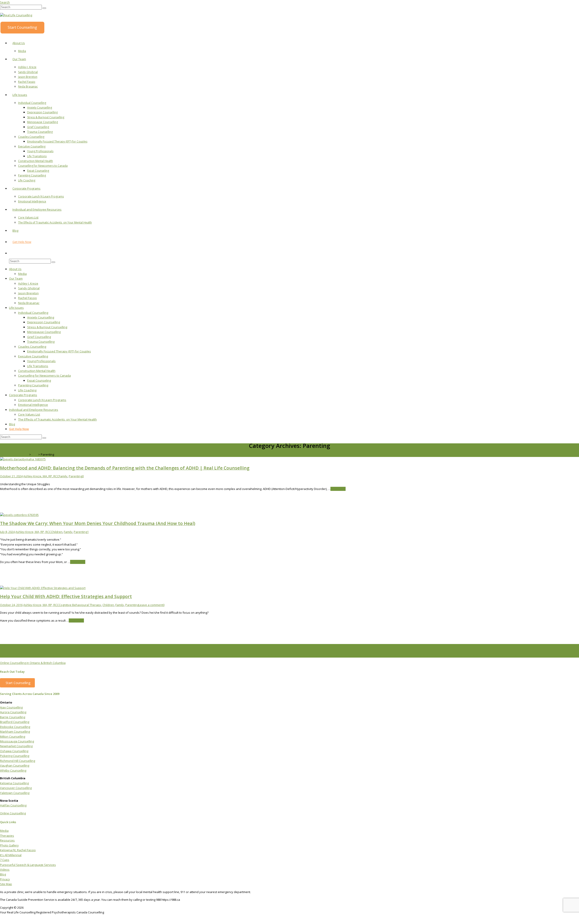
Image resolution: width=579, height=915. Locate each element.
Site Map (6, 884)
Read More (338, 489)
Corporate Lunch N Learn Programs (41, 196)
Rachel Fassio (26, 82)
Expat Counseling (38, 171)
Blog (15, 230)
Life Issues (19, 95)
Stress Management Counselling (406, 655)
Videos (4, 869)
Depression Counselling (42, 112)
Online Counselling (13, 813)
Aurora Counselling (13, 712)
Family (63, 476)
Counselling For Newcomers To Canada (492, 655)
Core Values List (28, 217)
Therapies (7, 836)
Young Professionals (40, 151)
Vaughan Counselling (14, 765)
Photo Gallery (9, 845)
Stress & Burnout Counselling (45, 117)
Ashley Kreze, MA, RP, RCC (41, 476)
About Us (18, 43)
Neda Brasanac (28, 86)
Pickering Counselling (14, 756)
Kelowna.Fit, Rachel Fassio (18, 850)
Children (56, 532)
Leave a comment (151, 605)
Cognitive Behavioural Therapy (80, 605)
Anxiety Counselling (39, 107)
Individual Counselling (32, 103)
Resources (7, 840)
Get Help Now (21, 242)
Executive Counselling (31, 146)
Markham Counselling (15, 732)
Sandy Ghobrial (28, 72)
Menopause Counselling (42, 122)
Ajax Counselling (11, 707)
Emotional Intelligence (32, 201)
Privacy (5, 879)
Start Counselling (22, 27)
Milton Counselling (12, 736)
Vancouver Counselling (16, 788)
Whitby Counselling (13, 770)
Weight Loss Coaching (235, 655)
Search (5, 2)
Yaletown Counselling (14, 793)
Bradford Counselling (14, 722)
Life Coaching (26, 180)
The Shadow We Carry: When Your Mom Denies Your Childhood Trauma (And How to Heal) (97, 523)
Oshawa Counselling (14, 751)
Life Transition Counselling (299, 655)
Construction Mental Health (35, 161)
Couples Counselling (31, 137)
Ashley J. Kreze (27, 67)
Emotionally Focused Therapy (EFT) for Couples (57, 141)
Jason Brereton (27, 77)
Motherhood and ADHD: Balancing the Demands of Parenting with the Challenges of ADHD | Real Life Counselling (124, 468)
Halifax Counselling (13, 805)
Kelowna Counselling (14, 783)
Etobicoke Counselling (15, 727)
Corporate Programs (26, 188)
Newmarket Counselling (16, 746)
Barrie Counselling (12, 717)
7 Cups (4, 860)
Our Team (19, 59)
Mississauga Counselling (17, 741)
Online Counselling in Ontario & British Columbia (33, 663)
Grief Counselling (38, 127)
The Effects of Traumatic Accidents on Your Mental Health (55, 222)
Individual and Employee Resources (37, 209)
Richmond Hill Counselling (17, 761)
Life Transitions (37, 156)
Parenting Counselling (32, 175)
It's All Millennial (10, 855)
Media (22, 51)
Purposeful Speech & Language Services (28, 865)
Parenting (75, 476)
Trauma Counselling (40, 132)
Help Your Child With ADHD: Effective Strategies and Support (66, 596)
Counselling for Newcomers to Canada (43, 166)
